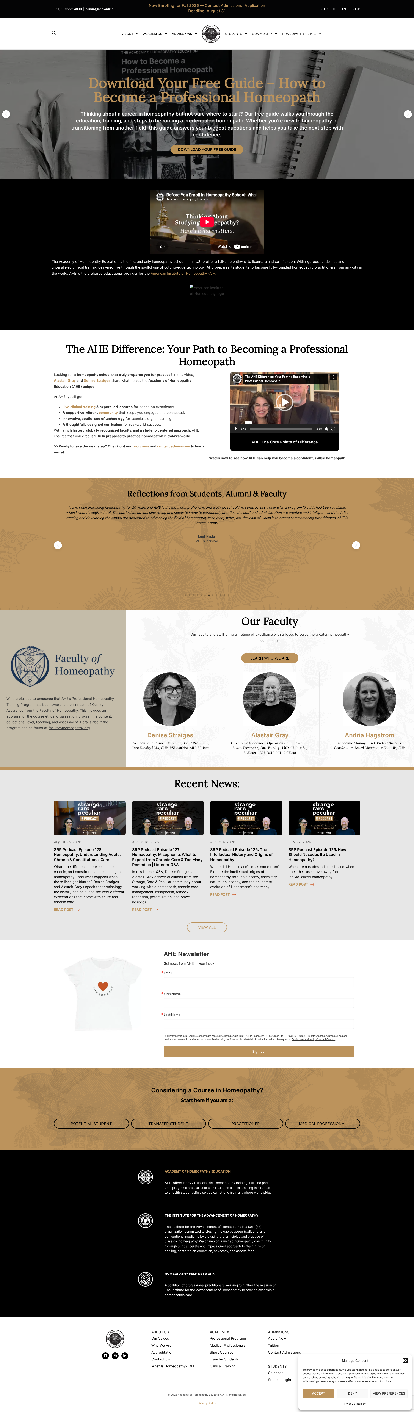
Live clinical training (79, 407)
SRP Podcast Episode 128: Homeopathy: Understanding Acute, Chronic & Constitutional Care (87, 854)
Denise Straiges (97, 380)
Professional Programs (228, 1338)
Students (233, 34)
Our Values (160, 1338)
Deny (352, 1393)
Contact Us (160, 1359)
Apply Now (277, 1338)
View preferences (389, 1393)
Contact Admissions (284, 1352)
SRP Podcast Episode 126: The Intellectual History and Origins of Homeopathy (241, 854)
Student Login (279, 1380)
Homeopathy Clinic (299, 34)
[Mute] (326, 429)
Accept (318, 1393)
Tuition (273, 1345)
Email (168, 972)
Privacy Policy (207, 1403)
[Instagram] (115, 1355)
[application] (284, 402)
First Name (172, 993)
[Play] (236, 429)
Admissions (182, 34)
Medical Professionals (227, 1345)
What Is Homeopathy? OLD (173, 1366)
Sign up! (258, 1051)
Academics (152, 34)
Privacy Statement (355, 1403)
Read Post (64, 909)
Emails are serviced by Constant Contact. (313, 1039)
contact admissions (173, 446)
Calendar (275, 1373)
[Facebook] (105, 1355)
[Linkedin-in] (124, 1355)
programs (141, 446)
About (127, 34)
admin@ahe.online (99, 9)
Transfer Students (224, 1359)
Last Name (172, 1014)
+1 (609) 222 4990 (68, 9)
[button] (405, 1360)
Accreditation (162, 1352)
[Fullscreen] (333, 429)
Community (262, 34)
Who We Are (161, 1345)
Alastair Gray (65, 380)
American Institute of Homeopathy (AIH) (183, 273)
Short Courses (221, 1352)
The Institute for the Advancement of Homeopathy (212, 1215)
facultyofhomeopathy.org (69, 728)
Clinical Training (223, 1366)
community (108, 412)
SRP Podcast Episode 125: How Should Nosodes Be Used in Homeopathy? (317, 854)
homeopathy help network (190, 1274)
